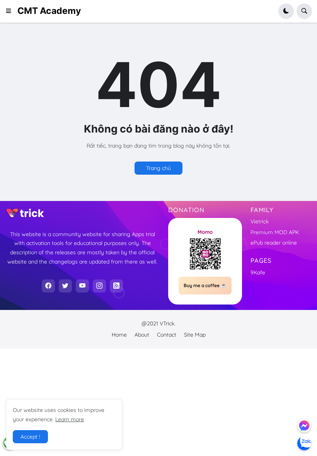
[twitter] (65, 286)
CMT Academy (49, 10)
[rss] (116, 286)
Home (119, 334)
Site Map (195, 334)
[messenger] (304, 425)
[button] (11, 11)
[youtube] (82, 286)
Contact (166, 334)
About (142, 334)
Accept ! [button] (30, 436)
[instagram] (99, 286)
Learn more (69, 419)
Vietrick (260, 221)
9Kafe (258, 272)
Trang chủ (158, 168)
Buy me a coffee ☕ (205, 285)
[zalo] (304, 443)
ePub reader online (274, 242)
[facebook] (48, 286)
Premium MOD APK (275, 232)
